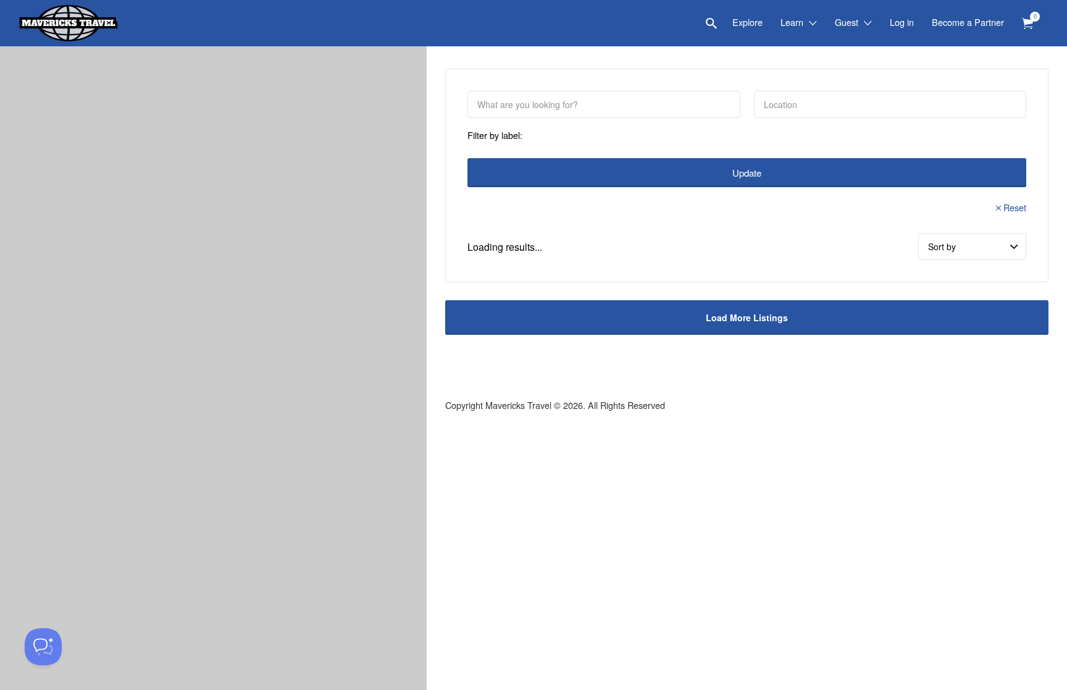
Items (1027, 24)
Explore (747, 21)
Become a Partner (968, 21)
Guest (846, 21)
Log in (902, 21)
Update (746, 172)
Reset (1014, 207)
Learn (791, 21)
